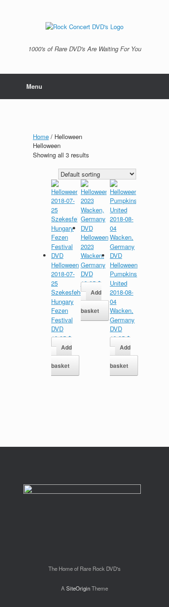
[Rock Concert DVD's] (84, 26)
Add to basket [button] (61, 356)
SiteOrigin (78, 588)
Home (41, 136)
